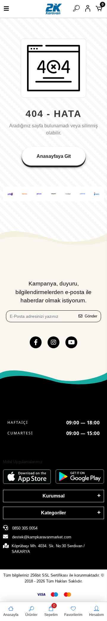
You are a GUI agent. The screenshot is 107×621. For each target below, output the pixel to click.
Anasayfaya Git (54, 156)
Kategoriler (53, 512)
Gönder (91, 316)
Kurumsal (53, 495)
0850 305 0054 (24, 528)
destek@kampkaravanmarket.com (41, 537)
